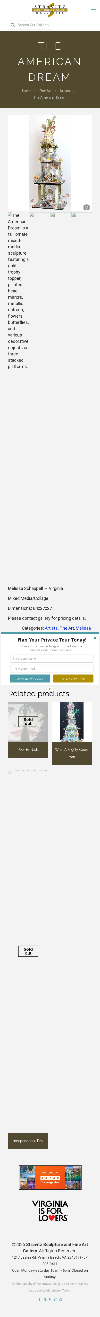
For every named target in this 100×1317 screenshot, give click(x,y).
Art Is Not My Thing (73, 678)
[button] (51, 639)
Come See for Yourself (30, 678)
